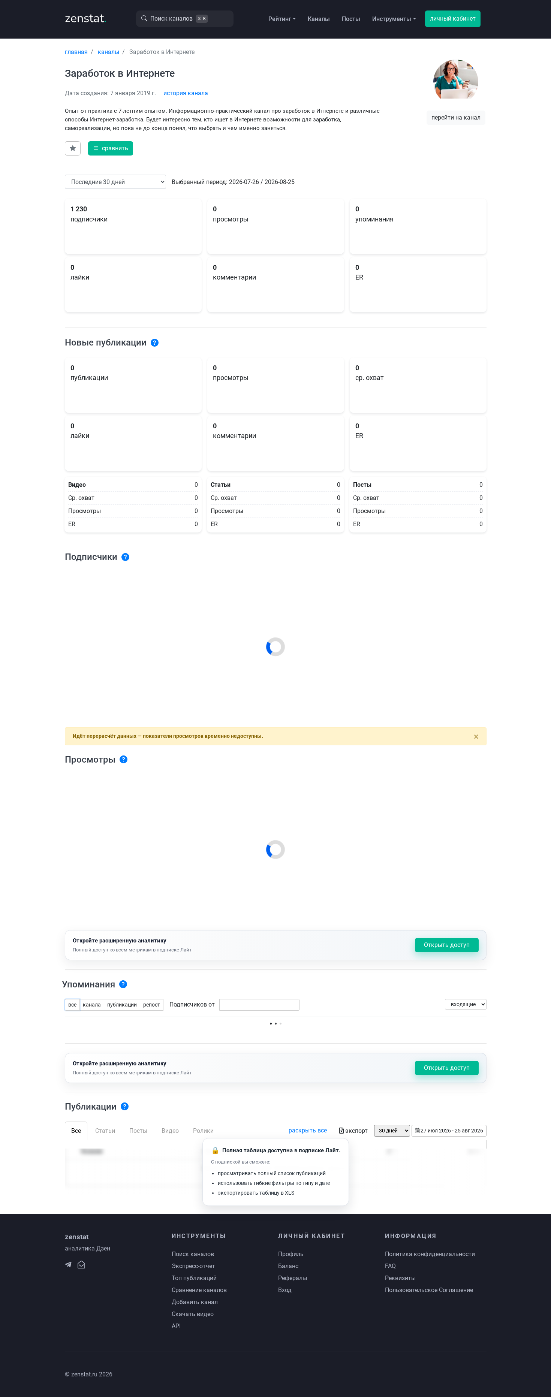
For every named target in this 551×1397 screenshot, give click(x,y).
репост (151, 1005)
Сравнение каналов (199, 1290)
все (72, 1005)
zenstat (85, 18)
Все (76, 1130)
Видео (170, 1130)
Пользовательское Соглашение (429, 1290)
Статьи (105, 1130)
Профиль (291, 1254)
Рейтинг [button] (279, 18)
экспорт (356, 1130)
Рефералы (292, 1278)
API (176, 1326)
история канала (185, 93)
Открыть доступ (447, 944)
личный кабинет (453, 18)
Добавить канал (195, 1302)
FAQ (390, 1266)
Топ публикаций (194, 1278)
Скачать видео (193, 1314)
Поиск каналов (193, 1254)
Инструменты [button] (391, 18)
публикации (122, 1005)
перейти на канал (456, 117)
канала (92, 1005)
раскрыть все (308, 1130)
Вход (285, 1290)
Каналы (319, 18)
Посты (351, 18)
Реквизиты (400, 1278)
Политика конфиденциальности (430, 1254)
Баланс (288, 1266)
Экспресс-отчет (193, 1266)
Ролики (203, 1130)
